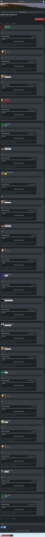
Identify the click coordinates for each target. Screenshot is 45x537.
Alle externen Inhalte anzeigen (19, 41)
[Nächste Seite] (14, 23)
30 (12, 23)
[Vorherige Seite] (1, 23)
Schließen (11, 535)
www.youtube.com (31, 61)
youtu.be (33, 36)
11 (9, 23)
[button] (2, 1)
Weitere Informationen (4, 535)
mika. (3, 16)
